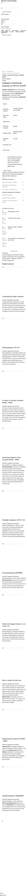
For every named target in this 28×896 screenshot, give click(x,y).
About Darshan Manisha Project (9, 882)
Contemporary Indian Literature (13, 296)
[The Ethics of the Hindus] (4, 220)
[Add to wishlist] (4, 314)
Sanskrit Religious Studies (9, 197)
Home (4, 71)
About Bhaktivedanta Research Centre (11, 879)
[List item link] (14, 841)
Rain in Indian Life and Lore (11, 680)
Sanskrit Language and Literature (10, 73)
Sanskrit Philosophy (7, 195)
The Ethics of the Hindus (14, 218)
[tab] (14, 251)
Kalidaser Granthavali (10, 174)
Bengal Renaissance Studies (9, 182)
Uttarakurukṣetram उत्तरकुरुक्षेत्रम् (13, 796)
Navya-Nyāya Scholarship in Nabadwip (9, 186)
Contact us (4, 887)
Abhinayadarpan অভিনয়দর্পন (11, 347)
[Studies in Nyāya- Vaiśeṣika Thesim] (4, 230)
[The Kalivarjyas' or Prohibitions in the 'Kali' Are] (4, 242)
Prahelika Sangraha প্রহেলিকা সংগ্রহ (13, 520)
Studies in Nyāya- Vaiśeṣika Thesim (15, 227)
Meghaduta (20, 174)
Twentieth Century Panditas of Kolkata (9, 201)
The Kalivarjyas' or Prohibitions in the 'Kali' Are (16, 239)
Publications (10, 71)
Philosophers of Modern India (9, 189)
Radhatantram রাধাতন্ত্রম (13, 211)
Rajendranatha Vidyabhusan (9, 175)
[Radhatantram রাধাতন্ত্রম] (4, 213)
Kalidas (4, 80)
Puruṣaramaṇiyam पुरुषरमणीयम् (12, 573)
